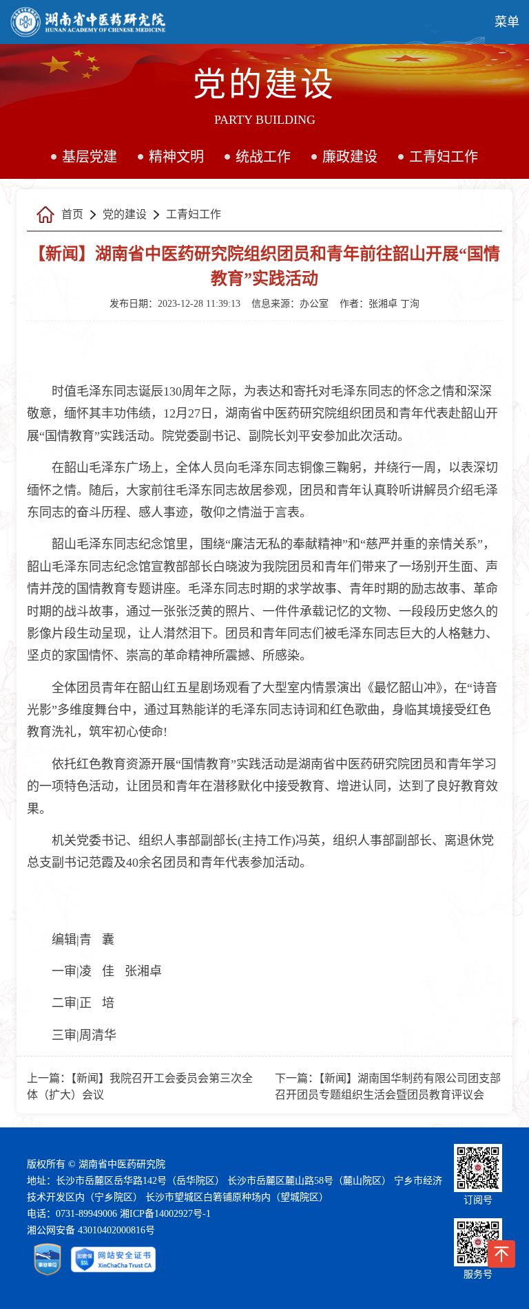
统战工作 (263, 156)
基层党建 (89, 156)
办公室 (314, 304)
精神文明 (176, 156)
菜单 (507, 22)
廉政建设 (349, 156)
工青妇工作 (443, 156)
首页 (72, 214)
